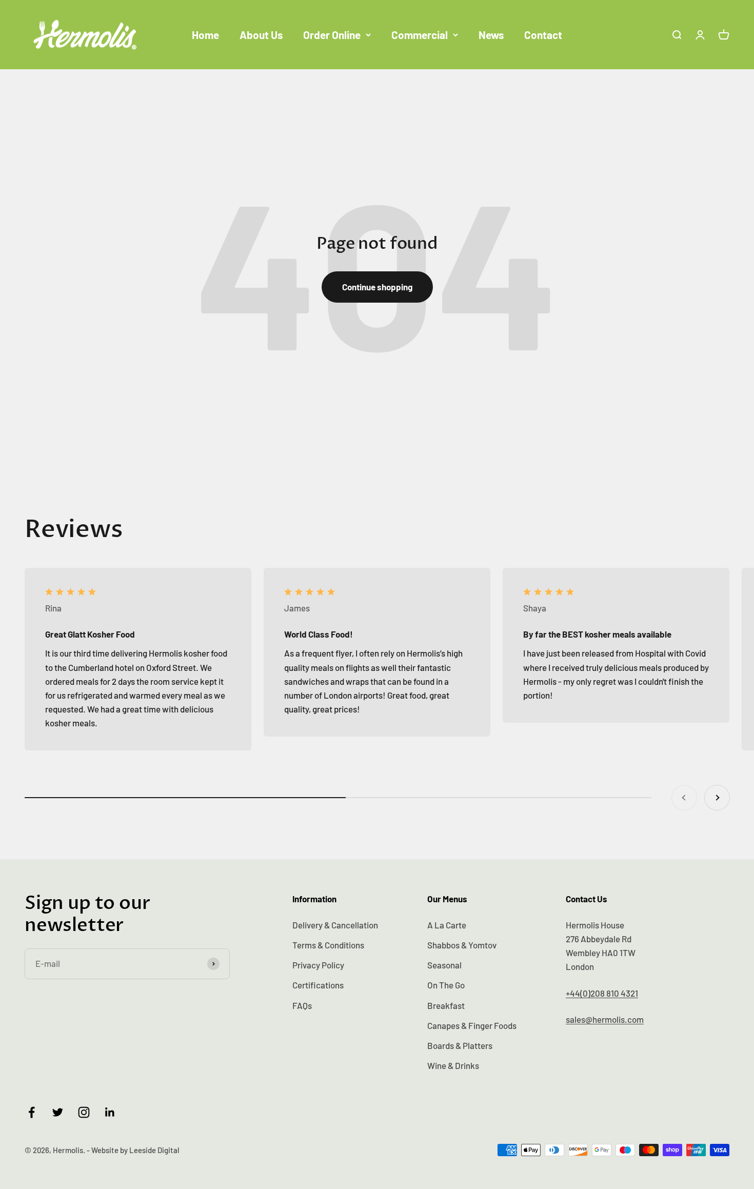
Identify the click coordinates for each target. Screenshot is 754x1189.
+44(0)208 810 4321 (602, 993)
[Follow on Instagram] (84, 1112)
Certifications (318, 985)
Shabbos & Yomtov (462, 945)
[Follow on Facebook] (31, 1112)
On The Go (446, 985)
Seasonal (444, 965)
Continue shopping (377, 287)
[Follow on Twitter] (58, 1112)
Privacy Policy (318, 965)
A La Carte (446, 925)
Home (205, 34)
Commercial (419, 34)
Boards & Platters (459, 1045)
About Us (261, 34)
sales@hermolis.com (605, 1019)
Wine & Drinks (453, 1065)
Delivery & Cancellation (335, 925)
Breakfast (446, 1005)
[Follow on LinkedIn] (110, 1112)
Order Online (332, 34)
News (491, 34)
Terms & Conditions (328, 945)
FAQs (302, 1005)
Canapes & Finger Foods (472, 1025)
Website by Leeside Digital (135, 1150)
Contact (543, 34)
